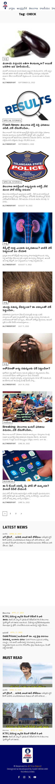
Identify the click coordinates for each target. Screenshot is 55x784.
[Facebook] (19, 777)
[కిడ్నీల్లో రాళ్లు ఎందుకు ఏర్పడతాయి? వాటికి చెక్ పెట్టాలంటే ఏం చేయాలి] (27, 227)
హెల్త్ (5, 59)
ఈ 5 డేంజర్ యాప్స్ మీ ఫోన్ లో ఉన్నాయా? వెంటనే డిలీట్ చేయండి (26, 487)
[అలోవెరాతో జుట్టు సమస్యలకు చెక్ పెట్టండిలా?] (27, 348)
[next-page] (21, 513)
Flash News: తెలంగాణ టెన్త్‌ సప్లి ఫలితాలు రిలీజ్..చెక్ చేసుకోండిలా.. (26, 126)
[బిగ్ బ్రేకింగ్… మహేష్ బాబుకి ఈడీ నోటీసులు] (27, 674)
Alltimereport (9, 83)
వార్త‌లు (12, 8)
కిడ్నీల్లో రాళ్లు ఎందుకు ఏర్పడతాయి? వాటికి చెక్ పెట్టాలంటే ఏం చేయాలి (27, 249)
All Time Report (35, 766)
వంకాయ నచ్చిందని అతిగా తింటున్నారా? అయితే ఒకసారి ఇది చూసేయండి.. (27, 64)
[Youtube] (35, 777)
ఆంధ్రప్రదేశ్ (22, 8)
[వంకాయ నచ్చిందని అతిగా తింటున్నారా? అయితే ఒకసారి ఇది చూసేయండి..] (27, 43)
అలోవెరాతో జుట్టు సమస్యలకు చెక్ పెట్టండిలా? (26, 368)
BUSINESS (8, 481)
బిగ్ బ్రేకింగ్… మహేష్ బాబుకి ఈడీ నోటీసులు (22, 537)
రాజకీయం (45, 8)
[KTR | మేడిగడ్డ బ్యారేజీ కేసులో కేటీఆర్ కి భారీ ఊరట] (27, 715)
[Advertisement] (27, 578)
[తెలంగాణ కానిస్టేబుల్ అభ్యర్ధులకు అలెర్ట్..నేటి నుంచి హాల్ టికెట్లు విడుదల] (27, 166)
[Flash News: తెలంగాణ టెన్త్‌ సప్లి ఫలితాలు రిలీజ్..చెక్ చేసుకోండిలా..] (27, 104)
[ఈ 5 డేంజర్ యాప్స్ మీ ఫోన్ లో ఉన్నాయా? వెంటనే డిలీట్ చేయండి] (27, 465)
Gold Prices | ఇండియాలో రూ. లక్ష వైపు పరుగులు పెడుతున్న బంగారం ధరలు (25, 637)
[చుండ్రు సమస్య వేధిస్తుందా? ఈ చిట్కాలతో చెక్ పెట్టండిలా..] (27, 287)
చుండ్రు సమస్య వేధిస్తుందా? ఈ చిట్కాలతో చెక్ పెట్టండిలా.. (27, 308)
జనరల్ (6, 633)
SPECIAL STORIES (12, 120)
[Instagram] (24, 777)
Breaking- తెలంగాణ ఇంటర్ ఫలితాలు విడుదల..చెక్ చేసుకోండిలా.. (24, 428)
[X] (30, 777)
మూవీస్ (5, 534)
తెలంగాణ (33, 8)
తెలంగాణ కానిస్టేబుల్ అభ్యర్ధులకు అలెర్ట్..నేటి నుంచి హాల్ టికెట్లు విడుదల (25, 187)
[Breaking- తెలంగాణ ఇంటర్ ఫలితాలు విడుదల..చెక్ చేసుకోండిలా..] (27, 406)
